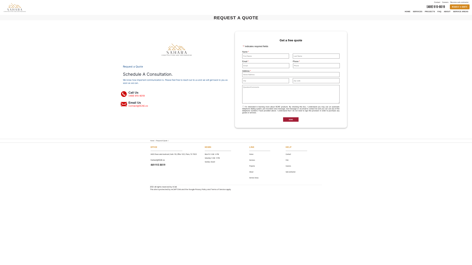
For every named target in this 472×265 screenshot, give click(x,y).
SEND (292, 120)
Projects (430, 12)
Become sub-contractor (459, 2)
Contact (437, 2)
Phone (296, 61)
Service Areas (460, 12)
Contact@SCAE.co (138, 106)
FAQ (439, 12)
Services (417, 12)
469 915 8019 (158, 164)
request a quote (161, 141)
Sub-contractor (290, 172)
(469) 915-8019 (436, 7)
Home (407, 12)
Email (245, 61)
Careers (445, 2)
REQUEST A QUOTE (460, 7)
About (447, 12)
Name (245, 52)
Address (246, 71)
